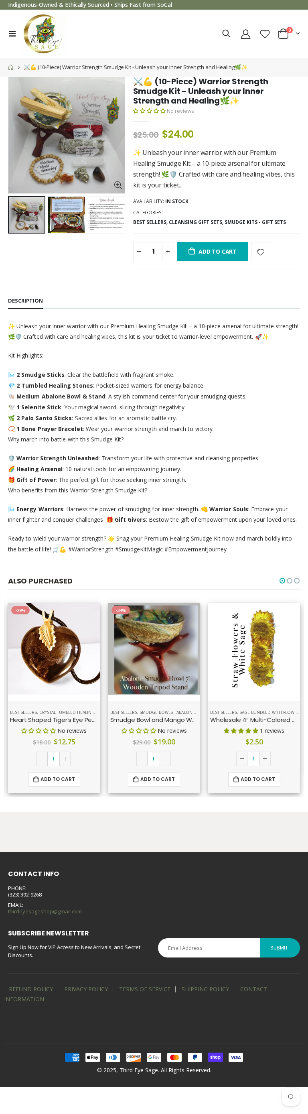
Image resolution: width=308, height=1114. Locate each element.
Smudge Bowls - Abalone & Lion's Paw (181, 712)
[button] (149, 110)
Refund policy (31, 989)
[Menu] (12, 33)
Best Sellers (149, 222)
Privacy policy (86, 989)
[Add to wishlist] (260, 251)
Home (11, 67)
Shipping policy (205, 989)
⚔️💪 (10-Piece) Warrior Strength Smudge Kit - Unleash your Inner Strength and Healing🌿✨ (200, 91)
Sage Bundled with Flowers (270, 712)
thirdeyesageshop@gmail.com (45, 911)
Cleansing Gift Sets (195, 222)
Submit (279, 947)
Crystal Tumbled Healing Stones (75, 712)
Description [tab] (25, 300)
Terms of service (144, 989)
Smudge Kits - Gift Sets (255, 222)
